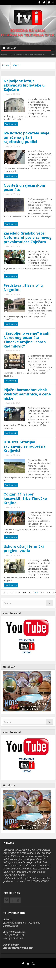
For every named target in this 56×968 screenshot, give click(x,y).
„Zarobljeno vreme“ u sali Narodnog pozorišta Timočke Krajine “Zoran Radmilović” (26, 339)
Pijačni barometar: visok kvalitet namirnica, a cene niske (27, 394)
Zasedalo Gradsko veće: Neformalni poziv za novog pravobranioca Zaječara (28, 237)
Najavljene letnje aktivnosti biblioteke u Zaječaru (24, 85)
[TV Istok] (28, 17)
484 (48, 592)
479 (18, 592)
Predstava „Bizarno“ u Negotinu (23, 287)
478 (12, 592)
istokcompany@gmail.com (18, 947)
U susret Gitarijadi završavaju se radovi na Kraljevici (25, 446)
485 (54, 592)
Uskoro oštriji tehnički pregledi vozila (24, 548)
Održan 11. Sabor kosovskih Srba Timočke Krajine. (25, 498)
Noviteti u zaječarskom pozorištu (24, 187)
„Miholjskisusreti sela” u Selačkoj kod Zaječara (18, 54)
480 (24, 592)
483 (42, 592)
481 (30, 592)
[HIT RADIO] (27, 638)
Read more (10, 124)
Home (5, 65)
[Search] (49, 603)
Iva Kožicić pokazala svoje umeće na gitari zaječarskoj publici (26, 137)
